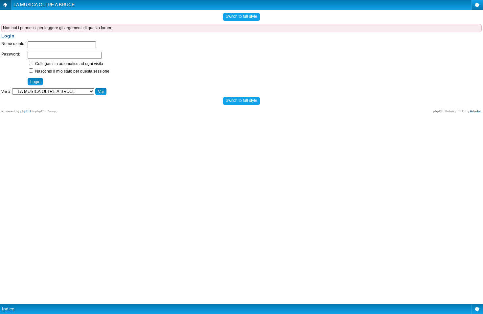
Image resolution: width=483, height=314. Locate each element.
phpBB (25, 111)
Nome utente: (13, 43)
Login (7, 35)
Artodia (475, 111)
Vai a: (6, 91)
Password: (10, 54)
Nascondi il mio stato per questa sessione (71, 71)
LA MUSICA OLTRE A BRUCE (44, 4)
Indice (8, 308)
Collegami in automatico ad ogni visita (68, 63)
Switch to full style (241, 16)
